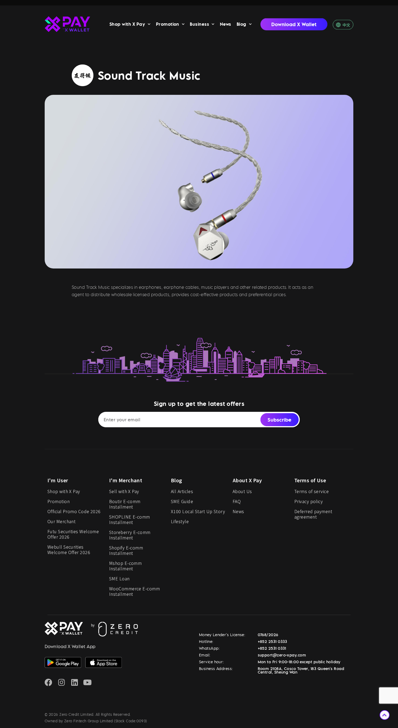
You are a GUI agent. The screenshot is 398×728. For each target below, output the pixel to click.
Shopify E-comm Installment (126, 550)
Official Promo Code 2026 (74, 511)
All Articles (182, 491)
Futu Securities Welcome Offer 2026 (73, 534)
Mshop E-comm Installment (125, 566)
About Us (242, 491)
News (225, 24)
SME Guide (182, 501)
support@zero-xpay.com (282, 655)
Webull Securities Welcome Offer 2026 (68, 549)
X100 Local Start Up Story (198, 511)
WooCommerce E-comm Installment (134, 591)
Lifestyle (180, 521)
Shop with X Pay (127, 24)
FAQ (237, 501)
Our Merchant (61, 521)
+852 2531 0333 (272, 641)
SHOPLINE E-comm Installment (129, 519)
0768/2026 (268, 634)
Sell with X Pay (124, 491)
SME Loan (119, 578)
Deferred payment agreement (313, 514)
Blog (241, 24)
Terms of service (311, 491)
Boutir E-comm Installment (125, 504)
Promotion (167, 24)
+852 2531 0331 (272, 648)
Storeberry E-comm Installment (130, 535)
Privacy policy (308, 501)
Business (199, 24)
